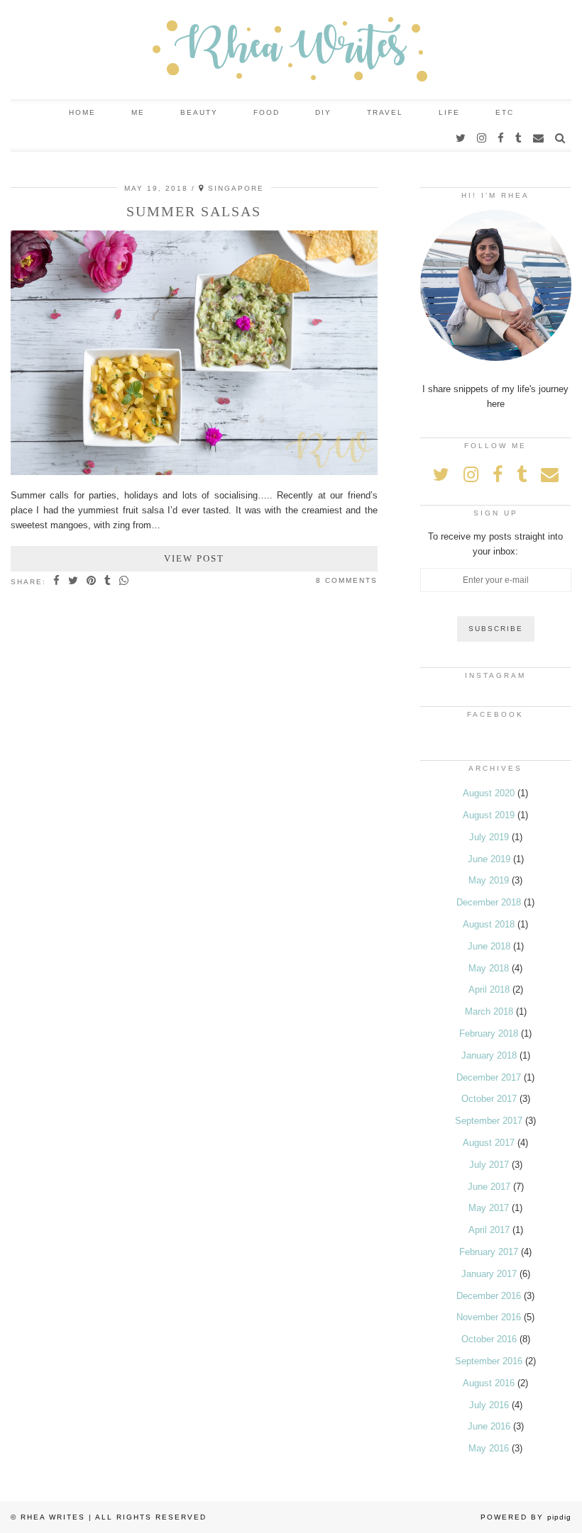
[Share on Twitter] (74, 581)
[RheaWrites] (291, 49)
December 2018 (488, 902)
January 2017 (489, 1274)
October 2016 (489, 1339)
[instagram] (482, 138)
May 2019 (488, 880)
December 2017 (488, 1077)
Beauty (199, 112)
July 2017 (489, 1164)
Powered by (526, 1517)
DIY (323, 112)
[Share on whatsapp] (124, 581)
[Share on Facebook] (57, 581)
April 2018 (489, 989)
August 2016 (489, 1383)
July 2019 (489, 837)
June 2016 (489, 1426)
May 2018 (488, 968)
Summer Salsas (193, 211)
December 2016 (488, 1295)
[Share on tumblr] (108, 581)
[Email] (539, 138)
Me (138, 112)
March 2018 (489, 1011)
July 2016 (489, 1405)
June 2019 (489, 859)
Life (449, 112)
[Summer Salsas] (194, 472)
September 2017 (488, 1120)
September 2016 (488, 1361)
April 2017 (489, 1230)
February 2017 (488, 1252)
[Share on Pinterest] (92, 581)
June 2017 (489, 1186)
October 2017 (489, 1098)
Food (266, 112)
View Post (194, 558)
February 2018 (488, 1033)
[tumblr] (519, 138)
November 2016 (488, 1317)
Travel (385, 112)
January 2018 (489, 1055)
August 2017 (489, 1142)
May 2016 (488, 1448)
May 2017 (488, 1208)
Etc (504, 112)
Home (82, 112)
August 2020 (489, 793)
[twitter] (461, 138)
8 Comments (347, 580)
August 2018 (489, 924)
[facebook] (501, 138)
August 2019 (489, 815)
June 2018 (489, 946)
